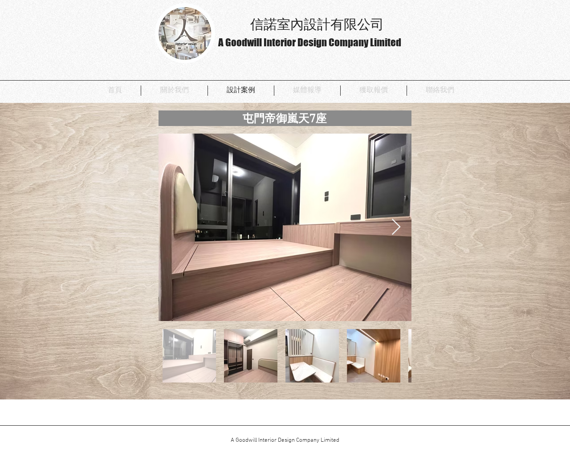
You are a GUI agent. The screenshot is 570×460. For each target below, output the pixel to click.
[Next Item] (396, 227)
